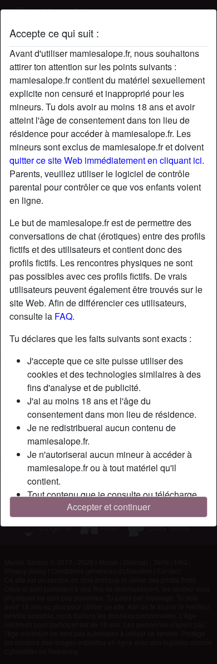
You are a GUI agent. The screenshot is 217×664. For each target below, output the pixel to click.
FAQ (63, 316)
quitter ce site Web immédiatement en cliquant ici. (106, 160)
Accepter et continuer (108, 506)
